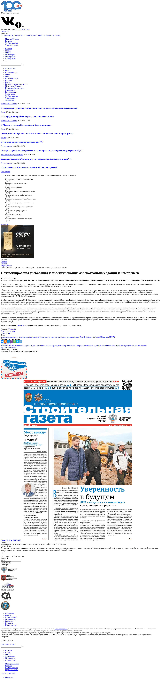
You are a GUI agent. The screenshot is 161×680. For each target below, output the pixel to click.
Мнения (8, 654)
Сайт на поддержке (8, 644)
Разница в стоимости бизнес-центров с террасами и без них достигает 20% (36, 159)
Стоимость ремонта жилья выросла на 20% (22, 142)
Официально (10, 90)
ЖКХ (7, 76)
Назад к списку (6, 333)
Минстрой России (12, 39)
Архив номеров (11, 617)
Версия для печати (8, 331)
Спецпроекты (10, 660)
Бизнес (7, 70)
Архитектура (10, 68)
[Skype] (17, 341)
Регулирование (11, 92)
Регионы (8, 41)
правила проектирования (69, 337)
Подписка (9, 623)
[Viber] (11, 341)
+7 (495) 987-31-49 (22, 29)
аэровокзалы (34, 337)
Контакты (9, 621)
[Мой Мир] (8, 341)
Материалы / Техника (13, 86)
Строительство (10, 98)
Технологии (9, 100)
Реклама (8, 615)
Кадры (7, 82)
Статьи (8, 652)
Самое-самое (10, 94)
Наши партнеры (11, 625)
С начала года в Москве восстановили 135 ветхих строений (29, 167)
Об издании (9, 613)
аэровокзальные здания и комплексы (14, 337)
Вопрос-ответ (6, 344)
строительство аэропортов (49, 337)
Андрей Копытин (101, 337)
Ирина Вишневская (8, 348)
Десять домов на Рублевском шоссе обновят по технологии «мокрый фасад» (37, 133)
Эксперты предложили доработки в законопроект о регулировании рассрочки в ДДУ (42, 150)
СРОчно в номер (11, 43)
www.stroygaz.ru (61, 629)
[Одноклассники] (5, 341)
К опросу (4, 224)
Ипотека (8, 80)
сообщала (20, 325)
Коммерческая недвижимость (16, 84)
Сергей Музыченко (87, 337)
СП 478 (112, 337)
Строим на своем (11, 45)
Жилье (7, 74)
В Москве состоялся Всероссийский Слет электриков (26, 125)
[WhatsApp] (14, 341)
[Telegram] (20, 341)
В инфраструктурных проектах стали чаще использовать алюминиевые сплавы (30, 35)
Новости (8, 650)
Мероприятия (10, 619)
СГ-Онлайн (12, 329)
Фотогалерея (10, 656)
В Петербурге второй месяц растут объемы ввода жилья (27, 116)
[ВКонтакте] (2, 341)
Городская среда (11, 72)
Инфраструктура (11, 78)
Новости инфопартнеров (14, 88)
